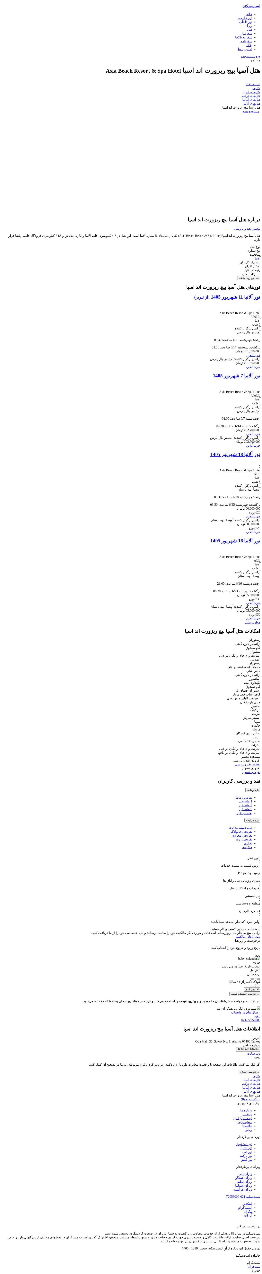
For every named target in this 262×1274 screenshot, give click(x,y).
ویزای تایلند (244, 1181)
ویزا (249, 25)
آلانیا (257, 258)
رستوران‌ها (245, 1122)
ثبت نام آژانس (242, 1118)
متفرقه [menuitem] (247, 847)
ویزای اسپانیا (243, 1185)
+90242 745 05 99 (248, 1049)
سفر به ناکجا (243, 37)
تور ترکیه (246, 1155)
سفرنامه (246, 41)
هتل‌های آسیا (252, 92)
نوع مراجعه (252, 820)
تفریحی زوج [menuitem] (244, 839)
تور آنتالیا (246, 1148)
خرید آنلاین (253, 355)
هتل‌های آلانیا (252, 103)
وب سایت (253, 1053)
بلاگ (249, 45)
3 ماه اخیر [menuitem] (245, 805)
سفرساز (246, 33)
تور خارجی (245, 18)
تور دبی (247, 1152)
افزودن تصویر (251, 772)
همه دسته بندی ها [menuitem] (240, 827)
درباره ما (246, 1110)
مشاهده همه (251, 111)
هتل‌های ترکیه (251, 96)
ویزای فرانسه (243, 1189)
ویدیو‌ (249, 1129)
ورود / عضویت (250, 56)
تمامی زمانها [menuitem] (243, 797)
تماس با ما (245, 49)
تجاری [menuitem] (248, 843)
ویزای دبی (245, 1174)
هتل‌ (249, 29)
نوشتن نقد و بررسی (247, 228)
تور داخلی (245, 22)
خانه (249, 14)
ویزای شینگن (243, 1178)
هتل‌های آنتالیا (251, 99)
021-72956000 (235, 1196)
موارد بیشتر (252, 622)
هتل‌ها (256, 88)
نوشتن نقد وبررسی (247, 764)
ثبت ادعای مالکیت (248, 936)
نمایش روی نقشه (249, 278)
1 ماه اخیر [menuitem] (245, 801)
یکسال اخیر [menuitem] (244, 813)
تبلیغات (247, 1114)
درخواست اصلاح (249, 1071)
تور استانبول (244, 1144)
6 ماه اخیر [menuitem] (245, 809)
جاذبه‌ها (247, 1126)
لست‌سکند (251, 6)
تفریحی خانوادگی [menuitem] (240, 831)
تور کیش (246, 1159)
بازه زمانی (253, 790)
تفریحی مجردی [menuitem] (242, 835)
